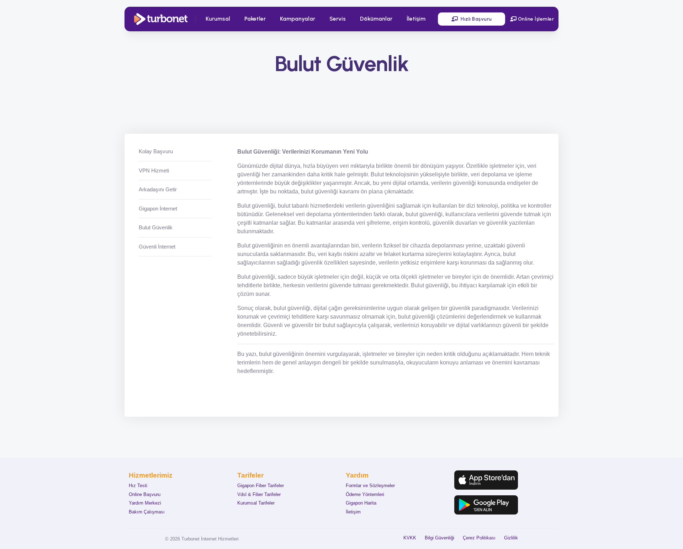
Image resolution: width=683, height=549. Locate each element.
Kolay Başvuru (156, 151)
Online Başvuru (144, 494)
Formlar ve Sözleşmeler (370, 485)
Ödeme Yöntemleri (365, 494)
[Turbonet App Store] (486, 480)
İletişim (416, 19)
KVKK (409, 537)
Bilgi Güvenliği (439, 537)
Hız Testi (138, 485)
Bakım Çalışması (147, 512)
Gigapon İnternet (158, 208)
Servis (337, 19)
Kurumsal (218, 19)
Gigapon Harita (361, 503)
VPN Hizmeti (154, 170)
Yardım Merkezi (145, 503)
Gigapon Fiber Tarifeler (260, 485)
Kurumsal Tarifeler (256, 503)
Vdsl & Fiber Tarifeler (259, 494)
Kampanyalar (297, 19)
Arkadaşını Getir (158, 189)
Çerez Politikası (479, 537)
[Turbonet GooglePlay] (486, 505)
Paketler (255, 19)
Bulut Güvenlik (156, 227)
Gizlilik (511, 537)
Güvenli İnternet (157, 246)
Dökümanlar (376, 19)
